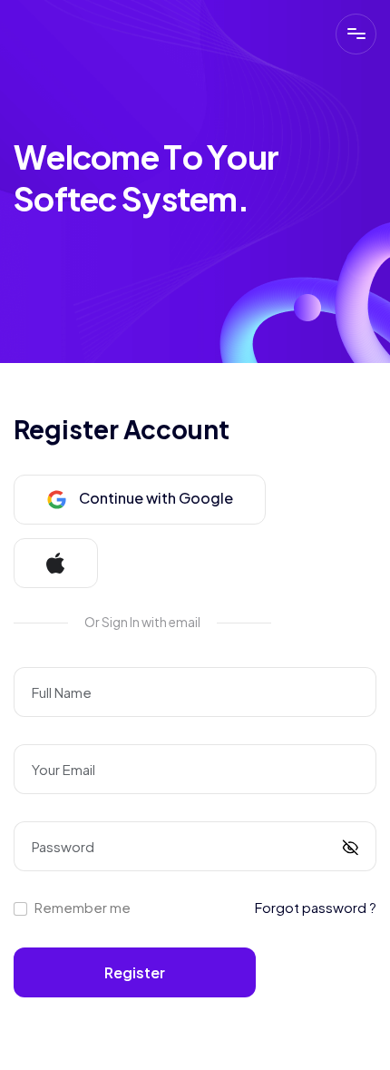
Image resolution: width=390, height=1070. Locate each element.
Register (134, 972)
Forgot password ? (315, 907)
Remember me (82, 907)
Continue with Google (154, 497)
